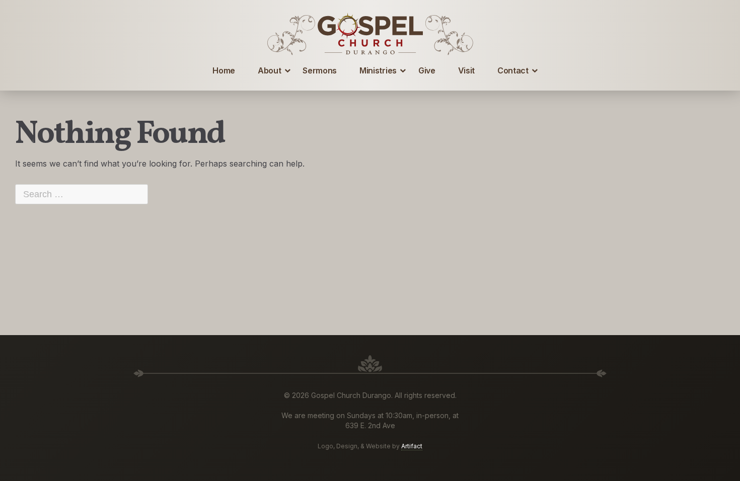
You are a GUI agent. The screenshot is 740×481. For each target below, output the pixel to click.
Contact (513, 70)
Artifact (411, 446)
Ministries (378, 70)
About (269, 70)
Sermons (320, 70)
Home (223, 70)
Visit (466, 70)
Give (426, 70)
